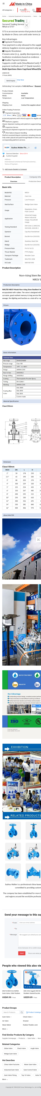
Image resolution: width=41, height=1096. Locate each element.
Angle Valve (35, 1048)
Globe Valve (8, 1048)
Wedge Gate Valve (10, 1054)
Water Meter (6, 1025)
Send (22, 953)
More (4, 1079)
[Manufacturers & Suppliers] (20, 4)
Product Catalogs (34, 1012)
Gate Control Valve (30, 1070)
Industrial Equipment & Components (20, 16)
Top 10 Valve (25, 1075)
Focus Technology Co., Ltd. (28, 1087)
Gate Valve (6, 1017)
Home (4, 16)
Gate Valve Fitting (10, 1075)
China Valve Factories (11, 1064)
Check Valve (27, 1017)
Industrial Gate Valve (11, 1070)
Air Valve (5, 1021)
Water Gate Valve (30, 1064)
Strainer (26, 1021)
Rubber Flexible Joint (30, 1025)
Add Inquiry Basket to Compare (16, 169)
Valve (35, 16)
